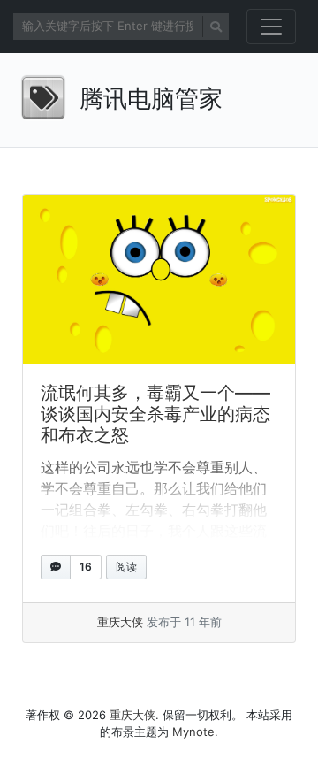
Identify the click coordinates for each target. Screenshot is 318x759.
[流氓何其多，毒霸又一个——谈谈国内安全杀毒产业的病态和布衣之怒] (159, 280)
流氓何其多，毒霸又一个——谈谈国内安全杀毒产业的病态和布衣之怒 (155, 414)
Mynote (193, 731)
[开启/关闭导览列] (271, 26)
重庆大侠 (120, 622)
